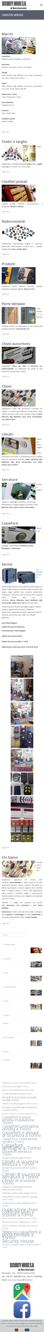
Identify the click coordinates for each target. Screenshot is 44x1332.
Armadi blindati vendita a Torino (17, 1093)
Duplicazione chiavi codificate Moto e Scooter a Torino (20, 1212)
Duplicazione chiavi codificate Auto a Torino (19, 1204)
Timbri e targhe (14, 141)
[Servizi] (19, 575)
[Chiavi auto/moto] (19, 355)
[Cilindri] (19, 445)
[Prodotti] (19, 275)
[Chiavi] (19, 397)
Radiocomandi (13, 221)
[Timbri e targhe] (19, 153)
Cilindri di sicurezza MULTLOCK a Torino (19, 1169)
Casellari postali (14, 181)
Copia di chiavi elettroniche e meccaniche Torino (17, 1188)
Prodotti (8, 264)
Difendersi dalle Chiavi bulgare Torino (19, 1193)
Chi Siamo (10, 857)
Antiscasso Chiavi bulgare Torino (15, 1086)
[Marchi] (19, 45)
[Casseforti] (19, 534)
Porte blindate (13, 303)
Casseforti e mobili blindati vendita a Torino (20, 1140)
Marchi (7, 34)
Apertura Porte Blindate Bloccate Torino (18, 1090)
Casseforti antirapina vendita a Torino (20, 1127)
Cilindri (7, 434)
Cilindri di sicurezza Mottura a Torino (20, 1163)
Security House (18, 1241)
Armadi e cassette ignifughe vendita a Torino (20, 1103)
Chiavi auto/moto (16, 343)
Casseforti (10, 523)
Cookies (6, 1015)
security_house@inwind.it (20, 1279)
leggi (27, 1330)
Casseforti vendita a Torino (17, 1153)
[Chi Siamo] (19, 869)
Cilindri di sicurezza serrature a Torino (21, 1175)
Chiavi (7, 386)
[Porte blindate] (19, 315)
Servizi (7, 564)
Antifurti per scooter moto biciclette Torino (19, 1083)
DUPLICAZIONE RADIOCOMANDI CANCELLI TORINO (19, 1218)
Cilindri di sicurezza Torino (18, 1182)
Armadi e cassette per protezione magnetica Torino (19, 1114)
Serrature (9, 479)
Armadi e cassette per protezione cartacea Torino (19, 1109)
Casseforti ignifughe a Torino (21, 1146)
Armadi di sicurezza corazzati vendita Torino (19, 1098)
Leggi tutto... (6, 132)
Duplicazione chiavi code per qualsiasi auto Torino (20, 1198)
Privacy (6, 1052)
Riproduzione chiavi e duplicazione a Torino (19, 1222)
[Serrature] (19, 491)
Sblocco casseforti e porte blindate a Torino (21, 1234)
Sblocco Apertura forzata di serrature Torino (20, 1227)
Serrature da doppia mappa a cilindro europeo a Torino (21, 1246)
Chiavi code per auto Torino (16, 1157)
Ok (16, 1330)
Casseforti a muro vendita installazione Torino (18, 1119)
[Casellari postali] (19, 193)
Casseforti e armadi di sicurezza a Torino (21, 1134)
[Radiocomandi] (19, 233)
